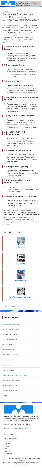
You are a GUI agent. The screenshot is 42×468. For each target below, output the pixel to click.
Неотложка (21, 264)
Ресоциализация (8, 350)
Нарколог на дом (8, 370)
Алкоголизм (8, 441)
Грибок (6, 446)
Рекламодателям (21, 428)
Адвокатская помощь (9, 334)
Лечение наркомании (9, 390)
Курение (7, 443)
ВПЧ (5, 449)
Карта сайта (10, 428)
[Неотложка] (21, 261)
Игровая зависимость (9, 339)
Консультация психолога (10, 324)
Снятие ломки (7, 344)
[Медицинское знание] (8, 3)
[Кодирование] (21, 278)
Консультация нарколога (12, 306)
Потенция (7, 451)
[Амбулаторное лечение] (21, 295)
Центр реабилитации (11, 438)
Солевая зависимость (9, 385)
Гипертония (8, 454)
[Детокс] (21, 245)
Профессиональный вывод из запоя (14, 375)
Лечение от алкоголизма (10, 380)
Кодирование (21, 280)
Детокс (21, 247)
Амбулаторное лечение (21, 297)
